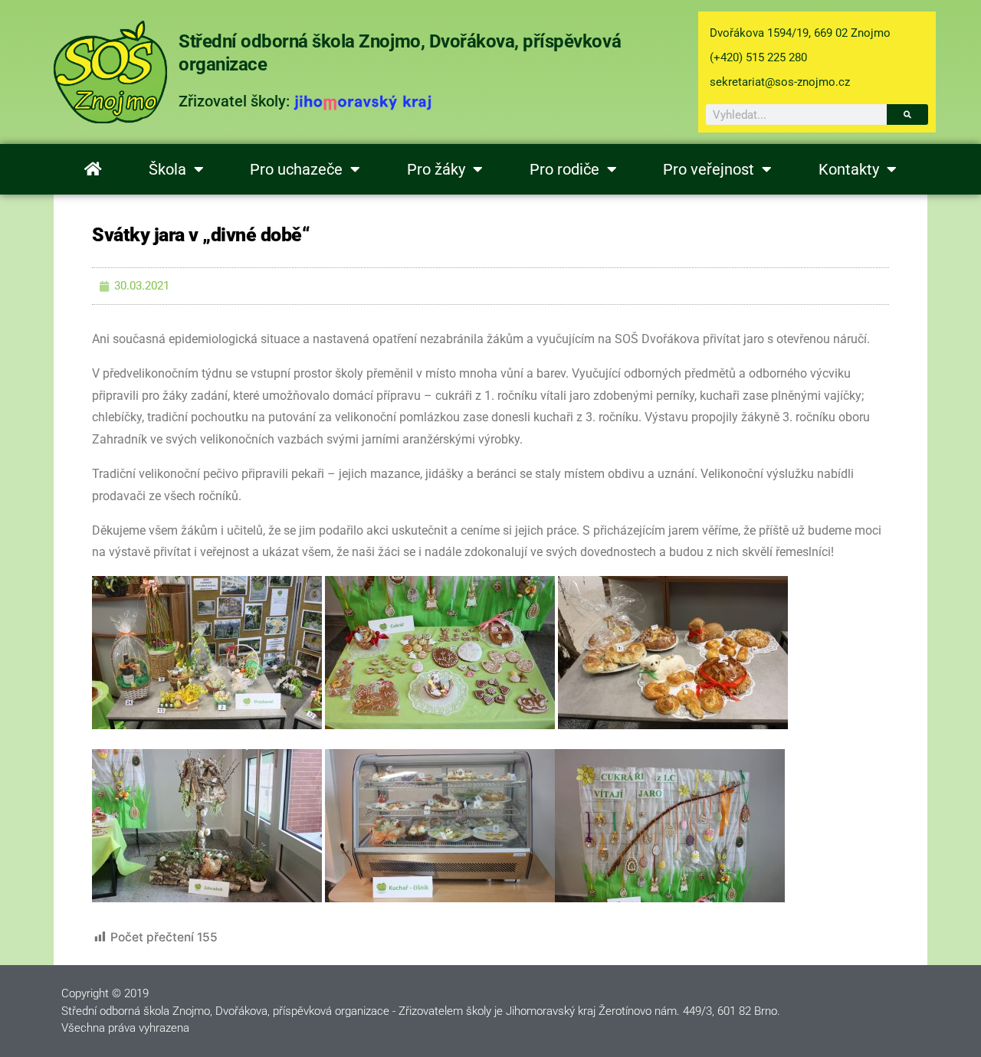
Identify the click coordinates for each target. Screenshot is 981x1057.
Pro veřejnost (708, 169)
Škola (167, 169)
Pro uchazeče (296, 169)
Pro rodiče (564, 169)
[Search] (907, 114)
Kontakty (849, 169)
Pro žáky (436, 169)
